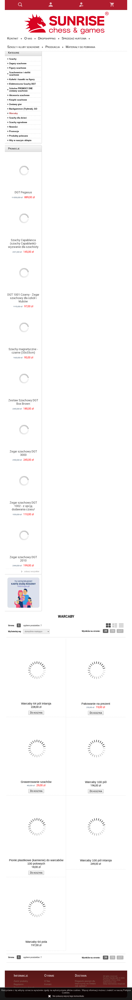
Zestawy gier (15, 104)
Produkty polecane (18, 136)
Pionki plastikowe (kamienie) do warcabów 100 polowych (36, 862)
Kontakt (12, 38)
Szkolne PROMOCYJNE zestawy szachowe (21, 89)
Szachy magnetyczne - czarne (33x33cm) (23, 350)
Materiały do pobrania (80, 47)
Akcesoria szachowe (19, 95)
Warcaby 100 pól (96, 782)
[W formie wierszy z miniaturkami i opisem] (114, 625)
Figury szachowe (17, 68)
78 (112, 631)
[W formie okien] (108, 625)
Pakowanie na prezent (95, 703)
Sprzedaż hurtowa (74, 38)
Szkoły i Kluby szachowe (23, 47)
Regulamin (19, 984)
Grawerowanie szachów (36, 781)
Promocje (14, 131)
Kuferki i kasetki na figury (22, 79)
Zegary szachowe (17, 63)
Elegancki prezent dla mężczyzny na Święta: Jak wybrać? (85, 983)
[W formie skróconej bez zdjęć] (121, 625)
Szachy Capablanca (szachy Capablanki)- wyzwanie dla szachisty (23, 243)
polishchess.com (109, 982)
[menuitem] (13, 38)
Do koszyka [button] (36, 712)
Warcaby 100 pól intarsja (96, 860)
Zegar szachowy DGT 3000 (23, 453)
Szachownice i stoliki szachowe (19, 73)
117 (120, 631)
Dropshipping (47, 38)
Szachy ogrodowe (18, 122)
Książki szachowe (18, 100)
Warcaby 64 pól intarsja (36, 703)
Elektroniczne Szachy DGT (22, 84)
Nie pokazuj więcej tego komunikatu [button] (68, 996)
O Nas (28, 38)
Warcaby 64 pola (36, 941)
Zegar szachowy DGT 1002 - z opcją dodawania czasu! (23, 506)
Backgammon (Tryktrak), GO (23, 109)
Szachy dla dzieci (18, 118)
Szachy (12, 59)
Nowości (13, 127)
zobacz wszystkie (31, 571)
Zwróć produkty (21, 981)
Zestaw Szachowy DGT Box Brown (23, 402)
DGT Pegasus (23, 192)
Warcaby (13, 113)
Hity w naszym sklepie (20, 140)
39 (105, 631)
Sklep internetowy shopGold (114, 984)
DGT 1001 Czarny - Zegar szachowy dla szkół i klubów (23, 298)
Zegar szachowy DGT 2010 (23, 558)
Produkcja (52, 47)
